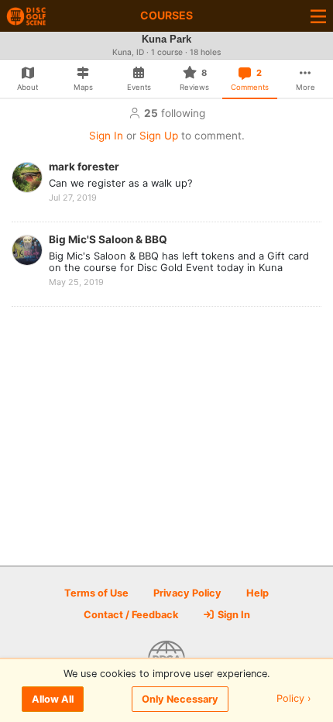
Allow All (53, 699)
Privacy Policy (187, 593)
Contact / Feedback (131, 615)
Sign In (106, 135)
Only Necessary (180, 699)
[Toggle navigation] (318, 16)
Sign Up (158, 135)
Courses (166, 15)
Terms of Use (96, 593)
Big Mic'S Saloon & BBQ (108, 239)
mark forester (84, 166)
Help (257, 593)
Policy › (293, 699)
